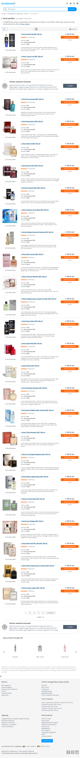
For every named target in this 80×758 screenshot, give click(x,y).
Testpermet (64, 657)
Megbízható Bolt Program (49, 722)
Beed (43, 734)
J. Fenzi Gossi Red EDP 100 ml (31, 343)
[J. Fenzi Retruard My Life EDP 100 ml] (11, 549)
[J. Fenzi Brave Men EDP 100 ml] (11, 327)
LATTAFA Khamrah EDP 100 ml (51, 704)
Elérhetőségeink (6, 687)
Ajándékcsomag (46, 691)
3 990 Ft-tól (69, 210)
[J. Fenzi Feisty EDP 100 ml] (11, 372)
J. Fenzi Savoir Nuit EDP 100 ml (32, 166)
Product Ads (45, 726)
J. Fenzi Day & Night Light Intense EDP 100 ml (37, 410)
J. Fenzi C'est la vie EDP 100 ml (32, 56)
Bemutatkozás (6, 685)
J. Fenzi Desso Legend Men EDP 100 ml (34, 477)
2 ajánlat (70, 40)
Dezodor (15, 657)
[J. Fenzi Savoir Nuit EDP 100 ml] (11, 171)
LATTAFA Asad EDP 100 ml (49, 710)
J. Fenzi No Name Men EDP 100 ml (33, 188)
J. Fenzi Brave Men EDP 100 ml (32, 321)
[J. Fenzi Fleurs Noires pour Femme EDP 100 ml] (11, 572)
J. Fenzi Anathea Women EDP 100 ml (34, 388)
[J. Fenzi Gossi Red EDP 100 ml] (11, 349)
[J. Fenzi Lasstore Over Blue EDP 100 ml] (11, 216)
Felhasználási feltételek (26, 751)
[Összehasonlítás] (70, 3)
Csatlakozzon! (47, 741)
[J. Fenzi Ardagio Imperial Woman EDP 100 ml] (11, 238)
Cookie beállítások (7, 726)
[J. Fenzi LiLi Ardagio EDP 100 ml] (11, 527)
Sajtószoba (4, 695)
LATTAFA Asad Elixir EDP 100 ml (51, 708)
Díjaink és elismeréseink (9, 689)
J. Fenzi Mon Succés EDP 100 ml (32, 254)
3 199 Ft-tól (69, 34)
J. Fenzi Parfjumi (30, 746)
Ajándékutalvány (46, 693)
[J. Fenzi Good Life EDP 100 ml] (11, 40)
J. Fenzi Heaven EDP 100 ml (30, 144)
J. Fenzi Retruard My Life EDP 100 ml (34, 543)
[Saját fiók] (77, 3)
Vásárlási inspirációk (8, 722)
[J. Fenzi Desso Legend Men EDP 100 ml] (11, 482)
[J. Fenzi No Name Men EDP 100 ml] (11, 194)
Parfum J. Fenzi (45, 746)
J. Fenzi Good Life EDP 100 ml (31, 34)
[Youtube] (77, 752)
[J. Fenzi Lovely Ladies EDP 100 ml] (11, 594)
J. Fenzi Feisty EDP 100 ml (30, 366)
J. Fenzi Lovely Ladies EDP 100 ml (33, 588)
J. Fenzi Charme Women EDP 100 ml (34, 277)
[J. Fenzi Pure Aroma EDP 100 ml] (11, 105)
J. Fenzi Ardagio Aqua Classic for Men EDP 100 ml (38, 299)
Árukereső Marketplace (49, 724)
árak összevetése (69, 37)
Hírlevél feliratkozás (7, 721)
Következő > (51, 613)
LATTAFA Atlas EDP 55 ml (49, 706)
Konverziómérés (46, 736)
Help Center (45, 721)
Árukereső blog (6, 693)
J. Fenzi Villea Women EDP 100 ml (33, 432)
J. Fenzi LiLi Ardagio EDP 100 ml (32, 521)
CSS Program (45, 730)
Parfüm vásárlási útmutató (20, 82)
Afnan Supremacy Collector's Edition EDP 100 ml (57, 702)
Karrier (3, 691)
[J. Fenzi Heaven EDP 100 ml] (11, 150)
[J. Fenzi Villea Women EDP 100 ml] (11, 438)
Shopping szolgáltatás (48, 732)
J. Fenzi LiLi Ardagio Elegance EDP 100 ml (35, 454)
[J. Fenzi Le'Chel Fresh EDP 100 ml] (11, 505)
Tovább (70, 86)
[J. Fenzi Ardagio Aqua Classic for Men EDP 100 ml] (11, 305)
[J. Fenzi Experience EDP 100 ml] (11, 127)
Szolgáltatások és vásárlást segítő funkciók (15, 719)
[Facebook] (68, 752)
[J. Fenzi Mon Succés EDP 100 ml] (11, 260)
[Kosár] (74, 3)
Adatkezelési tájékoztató (9, 751)
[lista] (36, 29)
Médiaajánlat (45, 728)
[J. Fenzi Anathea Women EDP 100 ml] (11, 394)
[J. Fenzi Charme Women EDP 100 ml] (11, 282)
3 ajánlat (70, 127)
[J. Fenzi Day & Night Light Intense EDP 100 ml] (11, 416)
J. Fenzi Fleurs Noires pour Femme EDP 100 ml (37, 566)
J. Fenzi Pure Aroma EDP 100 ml (32, 99)
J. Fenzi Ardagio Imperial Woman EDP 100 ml (37, 232)
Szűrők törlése (28, 18)
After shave (40, 657)
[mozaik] (39, 29)
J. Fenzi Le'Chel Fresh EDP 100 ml (33, 499)
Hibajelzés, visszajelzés (8, 724)
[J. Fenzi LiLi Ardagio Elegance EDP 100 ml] (11, 460)
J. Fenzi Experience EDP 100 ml (32, 121)
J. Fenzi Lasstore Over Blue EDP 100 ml (35, 210)
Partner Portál (46, 719)
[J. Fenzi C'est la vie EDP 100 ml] (11, 62)
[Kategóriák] (67, 3)
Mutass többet (25, 24)
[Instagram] (72, 752)
